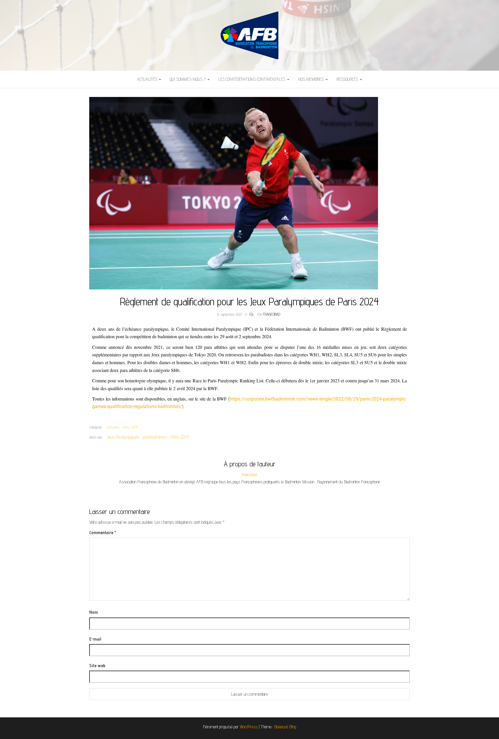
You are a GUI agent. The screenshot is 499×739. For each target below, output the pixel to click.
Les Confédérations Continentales (252, 79)
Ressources (347, 79)
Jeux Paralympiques (123, 437)
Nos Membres (311, 79)
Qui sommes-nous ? (188, 79)
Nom (93, 612)
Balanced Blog (285, 726)
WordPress (249, 726)
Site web (97, 665)
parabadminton (155, 437)
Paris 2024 (130, 427)
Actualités (147, 79)
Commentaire (102, 532)
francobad (271, 314)
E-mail (95, 639)
